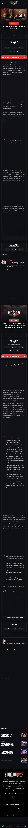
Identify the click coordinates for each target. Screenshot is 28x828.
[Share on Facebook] (5, 249)
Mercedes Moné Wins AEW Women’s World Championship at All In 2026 (7, 744)
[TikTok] (12, 797)
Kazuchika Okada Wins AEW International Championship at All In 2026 (7, 761)
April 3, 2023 (18, 580)
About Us (5, 804)
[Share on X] (8, 249)
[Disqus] (14, 698)
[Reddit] (17, 51)
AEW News (14, 320)
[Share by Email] (22, 249)
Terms (18, 808)
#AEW (8, 570)
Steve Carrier (10, 640)
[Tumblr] (19, 794)
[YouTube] (22, 48)
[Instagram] (10, 51)
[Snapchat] (14, 51)
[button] (25, 3)
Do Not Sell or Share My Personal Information (14, 815)
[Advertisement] (12, 159)
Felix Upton (9, 260)
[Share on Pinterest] (15, 249)
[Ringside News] (14, 3)
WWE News (14, 23)
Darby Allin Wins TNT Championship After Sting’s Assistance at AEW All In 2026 (7, 752)
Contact (11, 804)
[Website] (8, 649)
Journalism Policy (20, 804)
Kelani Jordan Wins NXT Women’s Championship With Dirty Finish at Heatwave (6, 735)
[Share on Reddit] (19, 249)
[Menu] (3, 3)
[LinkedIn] (15, 48)
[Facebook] (5, 48)
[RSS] (16, 797)
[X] (8, 48)
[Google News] (12, 48)
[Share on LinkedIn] (12, 249)
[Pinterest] (19, 48)
